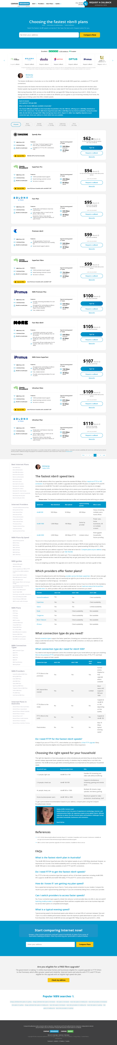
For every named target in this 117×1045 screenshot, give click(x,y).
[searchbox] (49, 35)
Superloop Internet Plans (19, 531)
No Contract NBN (17, 629)
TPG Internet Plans (17, 524)
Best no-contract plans (18, 477)
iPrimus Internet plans (18, 517)
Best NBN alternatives (18, 472)
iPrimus (39, 624)
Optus (39, 607)
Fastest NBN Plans (17, 627)
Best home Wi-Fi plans (18, 474)
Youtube (67, 1041)
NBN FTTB (15, 657)
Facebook (50, 1041)
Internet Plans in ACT (18, 716)
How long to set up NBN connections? (22, 594)
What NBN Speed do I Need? (20, 577)
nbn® (33, 3)
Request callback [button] (29, 64)
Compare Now (90, 35)
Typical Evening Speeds (18, 540)
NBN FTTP (15, 653)
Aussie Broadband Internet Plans (21, 507)
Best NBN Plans (16, 467)
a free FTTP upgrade (88, 743)
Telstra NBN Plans (17, 690)
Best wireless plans (17, 479)
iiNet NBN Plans (16, 681)
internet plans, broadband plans (55, 25)
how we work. (69, 451)
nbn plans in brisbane (62, 1002)
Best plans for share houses (19, 491)
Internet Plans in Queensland (20, 709)
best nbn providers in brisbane (98, 1002)
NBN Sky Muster (16, 664)
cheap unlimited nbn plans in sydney (21, 1002)
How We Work (58, 1038)
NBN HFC (15, 660)
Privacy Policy (76, 1036)
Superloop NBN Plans (18, 686)
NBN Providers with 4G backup (20, 601)
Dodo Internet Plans (17, 512)
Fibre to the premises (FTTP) (44, 655)
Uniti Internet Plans (17, 528)
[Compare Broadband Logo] (51, 1031)
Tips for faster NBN (17, 592)
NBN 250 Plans (16, 550)
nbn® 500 (40, 512)
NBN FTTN (15, 655)
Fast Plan (35, 199)
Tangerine (40, 615)
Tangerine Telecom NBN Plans (20, 688)
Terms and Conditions (66, 1036)
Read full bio (60, 822)
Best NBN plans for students (19, 632)
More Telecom (41, 620)
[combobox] (49, 35)
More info (92, 157)
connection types (45, 638)
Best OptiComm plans (18, 484)
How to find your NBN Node (19, 599)
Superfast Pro (37, 167)
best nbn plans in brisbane (57, 1005)
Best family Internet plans (19, 495)
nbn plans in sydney (18, 1005)
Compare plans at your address (91, 549)
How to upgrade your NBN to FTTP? (21, 569)
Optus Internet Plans (18, 519)
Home (43, 25)
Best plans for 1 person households (21, 493)
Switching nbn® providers (43, 901)
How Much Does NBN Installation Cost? (21, 571)
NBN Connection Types (18, 650)
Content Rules (84, 1036)
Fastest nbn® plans (69, 25)
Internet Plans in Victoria (18, 713)
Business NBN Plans (17, 634)
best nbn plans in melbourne (78, 1002)
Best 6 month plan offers (19, 498)
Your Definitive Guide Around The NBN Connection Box (21, 586)
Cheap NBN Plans (17, 625)
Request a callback (100, 2)
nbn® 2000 (40, 535)
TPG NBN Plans (16, 693)
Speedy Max (36, 134)
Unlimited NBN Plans (18, 622)
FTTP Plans (15, 613)
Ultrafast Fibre (37, 388)
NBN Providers (16, 620)
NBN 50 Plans (16, 545)
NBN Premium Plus (39, 292)
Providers (41, 3)
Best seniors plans (17, 481)
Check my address (58, 980)
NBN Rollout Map (17, 566)
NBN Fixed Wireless (17, 662)
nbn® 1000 (40, 524)
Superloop (40, 602)
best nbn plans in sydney (94, 1005)
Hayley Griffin (29, 77)
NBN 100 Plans (16, 547)
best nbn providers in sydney (64, 1008)
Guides (58, 3)
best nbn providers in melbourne (76, 1005)
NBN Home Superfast (40, 357)
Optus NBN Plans (17, 683)
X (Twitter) (61, 1041)
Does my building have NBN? (20, 596)
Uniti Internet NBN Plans (18, 695)
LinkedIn (56, 1041)
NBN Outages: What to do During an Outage (21, 582)
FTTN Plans (15, 618)
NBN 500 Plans (16, 552)
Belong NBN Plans (17, 676)
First (83, 455)
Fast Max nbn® (38, 323)
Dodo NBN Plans (17, 679)
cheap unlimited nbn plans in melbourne (36, 1005)
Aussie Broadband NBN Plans (20, 674)
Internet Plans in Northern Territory (21, 723)
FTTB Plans (15, 615)
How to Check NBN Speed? (19, 589)
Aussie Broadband (42, 597)
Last (104, 455)
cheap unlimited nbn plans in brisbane (44, 1002)
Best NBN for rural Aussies (19, 639)
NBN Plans (15, 611)
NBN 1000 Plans (16, 554)
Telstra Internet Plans (18, 521)
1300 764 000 (68, 552)
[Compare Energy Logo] (67, 1031)
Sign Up (91, 148)
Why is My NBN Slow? (18, 579)
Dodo (38, 611)
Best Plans (49, 3)
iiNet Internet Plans (17, 514)
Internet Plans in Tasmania (19, 720)
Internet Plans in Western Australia (21, 711)
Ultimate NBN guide (17, 564)
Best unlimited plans (18, 470)
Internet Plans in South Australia (20, 718)
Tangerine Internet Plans (18, 526)
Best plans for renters (18, 488)
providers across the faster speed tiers (77, 576)
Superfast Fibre (38, 260)
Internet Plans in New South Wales (21, 706)
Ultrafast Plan (37, 420)
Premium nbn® (37, 231)
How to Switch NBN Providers (20, 575)
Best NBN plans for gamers (19, 636)
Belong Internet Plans (18, 510)
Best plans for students (18, 486)
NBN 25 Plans (16, 543)
